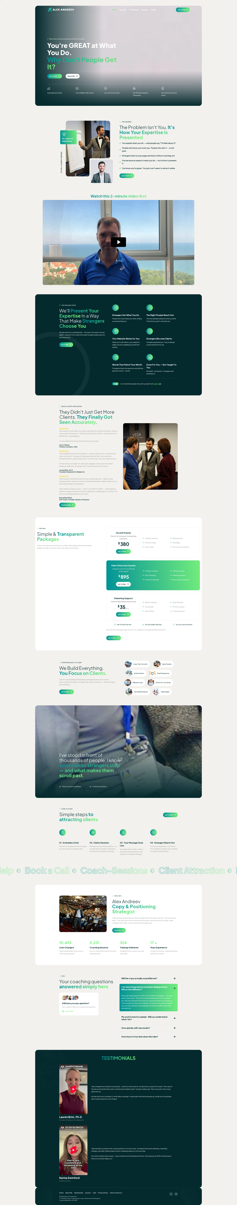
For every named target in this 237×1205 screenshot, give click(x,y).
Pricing (153, 10)
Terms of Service (116, 1193)
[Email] (171, 1194)
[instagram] (176, 1194)
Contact (88, 1193)
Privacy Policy (103, 1193)
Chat (94, 1193)
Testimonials (134, 10)
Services (144, 10)
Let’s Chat (122, 551)
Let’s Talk (157, 384)
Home (114, 10)
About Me (122, 10)
